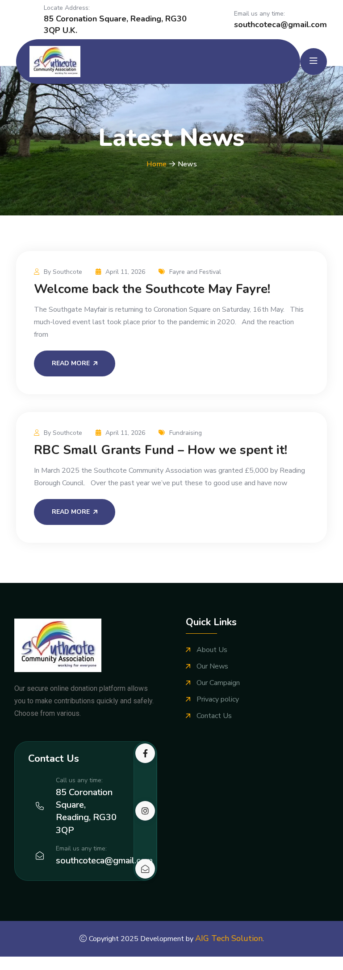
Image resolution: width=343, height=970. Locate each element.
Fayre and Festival (195, 272)
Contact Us (214, 716)
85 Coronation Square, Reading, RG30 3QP (86, 811)
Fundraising (185, 433)
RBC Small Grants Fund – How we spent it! (160, 450)
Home (156, 164)
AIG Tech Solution (229, 938)
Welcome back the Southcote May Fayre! (152, 289)
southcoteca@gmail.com (280, 24)
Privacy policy (218, 699)
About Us (212, 650)
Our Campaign (218, 683)
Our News (212, 666)
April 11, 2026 (125, 272)
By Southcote (63, 272)
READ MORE (71, 363)
